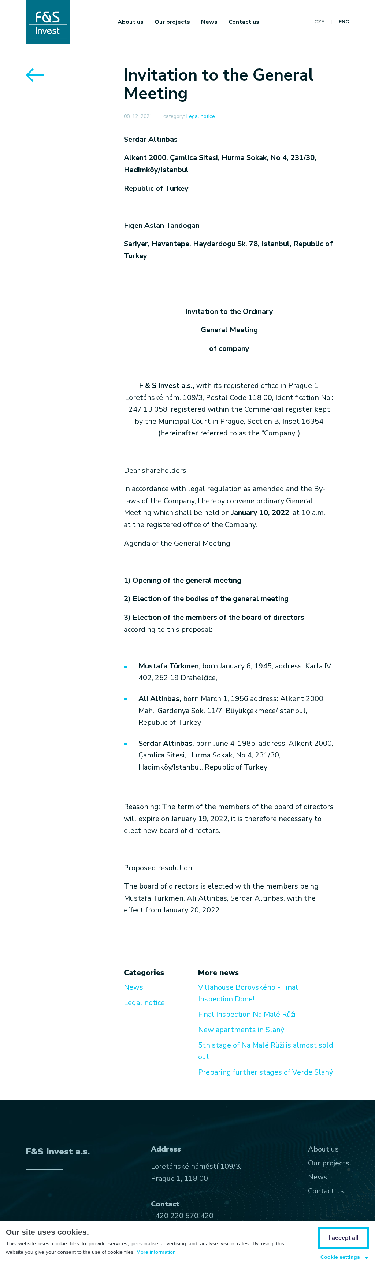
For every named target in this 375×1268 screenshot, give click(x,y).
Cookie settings (340, 1257)
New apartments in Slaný (241, 1030)
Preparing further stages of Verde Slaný (265, 1072)
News (209, 22)
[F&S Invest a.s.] (48, 22)
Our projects (172, 22)
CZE (319, 22)
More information (156, 1252)
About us (131, 22)
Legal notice (200, 116)
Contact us (244, 22)
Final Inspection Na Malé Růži (247, 1014)
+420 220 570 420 (182, 1216)
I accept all (343, 1238)
